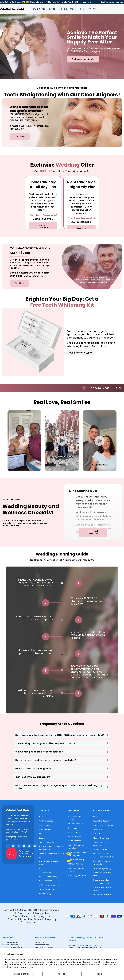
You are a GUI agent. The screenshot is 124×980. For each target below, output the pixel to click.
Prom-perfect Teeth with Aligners (77, 854)
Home (41, 816)
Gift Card (97, 834)
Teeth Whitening (76, 859)
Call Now (20, 136)
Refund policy (23, 913)
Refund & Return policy (49, 885)
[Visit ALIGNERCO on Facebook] (8, 846)
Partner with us (45, 872)
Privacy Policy (26, 967)
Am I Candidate (46, 821)
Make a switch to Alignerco (101, 843)
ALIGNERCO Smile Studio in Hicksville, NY (51, 848)
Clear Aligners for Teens (76, 869)
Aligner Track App (101, 838)
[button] (52, 9)
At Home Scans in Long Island (49, 863)
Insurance (97, 829)
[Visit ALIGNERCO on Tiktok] (29, 846)
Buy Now (19, 283)
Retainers (72, 828)
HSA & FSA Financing (48, 876)
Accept (61, 973)
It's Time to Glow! (82, 352)
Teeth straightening (102, 868)
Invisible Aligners (75, 824)
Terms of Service (46, 889)
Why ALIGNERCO (46, 829)
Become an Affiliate (102, 894)
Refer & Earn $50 (100, 849)
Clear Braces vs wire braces (102, 874)
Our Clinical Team (47, 842)
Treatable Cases (100, 821)
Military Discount (76, 864)
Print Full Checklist (93, 532)
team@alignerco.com (16, 836)
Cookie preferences (32, 922)
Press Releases (45, 881)
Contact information (20, 919)
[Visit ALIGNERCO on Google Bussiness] (35, 846)
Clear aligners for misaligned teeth (101, 881)
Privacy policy (41, 913)
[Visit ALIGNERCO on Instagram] (13, 846)
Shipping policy (43, 916)
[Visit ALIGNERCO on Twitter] (19, 846)
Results (42, 838)
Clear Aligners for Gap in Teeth (104, 889)
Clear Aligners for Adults (79, 875)
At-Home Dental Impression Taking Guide (104, 855)
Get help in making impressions (101, 862)
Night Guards (74, 832)
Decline (100, 973)
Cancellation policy (45, 919)
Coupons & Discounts (103, 825)
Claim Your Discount (43, 226)
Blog (41, 834)
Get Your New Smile (83, 59)
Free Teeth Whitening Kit (62, 305)
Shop (95, 816)
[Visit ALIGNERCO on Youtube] (24, 846)
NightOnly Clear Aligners (75, 818)
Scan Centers (74, 841)
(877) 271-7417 (13, 839)
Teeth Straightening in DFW (51, 854)
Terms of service (22, 916)
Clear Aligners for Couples (76, 846)
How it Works (44, 825)
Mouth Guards (74, 836)
